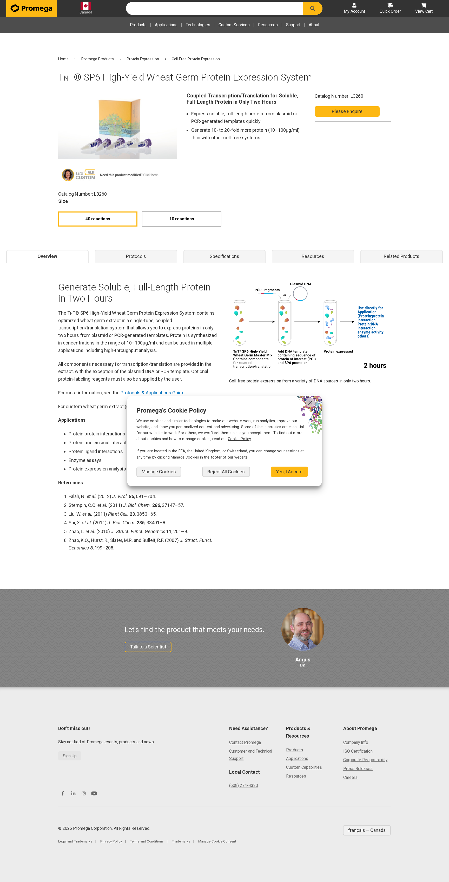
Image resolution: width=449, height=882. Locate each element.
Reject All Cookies (226, 471)
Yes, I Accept (289, 471)
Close (310, 402)
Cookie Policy (239, 439)
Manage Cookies (159, 471)
